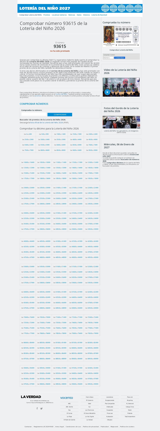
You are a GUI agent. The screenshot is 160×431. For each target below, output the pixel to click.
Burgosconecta (109, 400)
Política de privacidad (91, 427)
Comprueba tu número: (31, 110)
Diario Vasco (89, 397)
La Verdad (31, 396)
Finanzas (110, 413)
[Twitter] (41, 408)
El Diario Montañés (89, 413)
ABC (69, 403)
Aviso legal (59, 427)
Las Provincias (89, 410)
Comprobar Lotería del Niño (121, 50)
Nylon (130, 410)
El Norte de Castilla (69, 420)
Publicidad (104, 427)
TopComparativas (130, 416)
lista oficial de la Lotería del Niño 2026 (46, 122)
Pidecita (130, 413)
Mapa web (114, 427)
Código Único (130, 407)
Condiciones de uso (73, 427)
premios (38, 96)
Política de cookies (127, 427)
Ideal (89, 403)
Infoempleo (109, 407)
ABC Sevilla (69, 407)
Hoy (69, 410)
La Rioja (69, 416)
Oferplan (109, 420)
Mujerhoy (130, 400)
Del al (28, 134)
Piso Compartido (110, 403)
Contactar (28, 427)
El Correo (69, 413)
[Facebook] (37, 408)
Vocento (66, 398)
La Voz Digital (89, 416)
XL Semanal (130, 403)
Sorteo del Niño (61, 94)
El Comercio (89, 400)
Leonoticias (109, 397)
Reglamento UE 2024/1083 (44, 427)
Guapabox (110, 410)
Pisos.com (130, 397)
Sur (89, 407)
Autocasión (109, 416)
